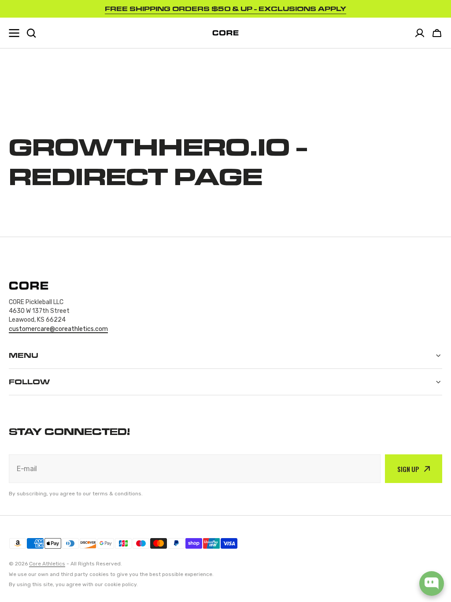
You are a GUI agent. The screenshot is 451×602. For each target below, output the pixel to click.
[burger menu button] (14, 33)
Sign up (408, 469)
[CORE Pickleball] (225, 33)
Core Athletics (47, 564)
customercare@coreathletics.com (58, 329)
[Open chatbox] (431, 583)
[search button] (31, 33)
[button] (437, 33)
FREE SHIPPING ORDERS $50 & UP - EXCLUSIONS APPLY (225, 8)
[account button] (419, 33)
